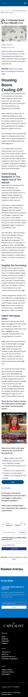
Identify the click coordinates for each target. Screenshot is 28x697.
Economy (8, 10)
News (20, 557)
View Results (5, 488)
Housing (16, 557)
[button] (25, 3)
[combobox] (9, 532)
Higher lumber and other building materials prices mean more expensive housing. (13, 460)
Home (2, 10)
